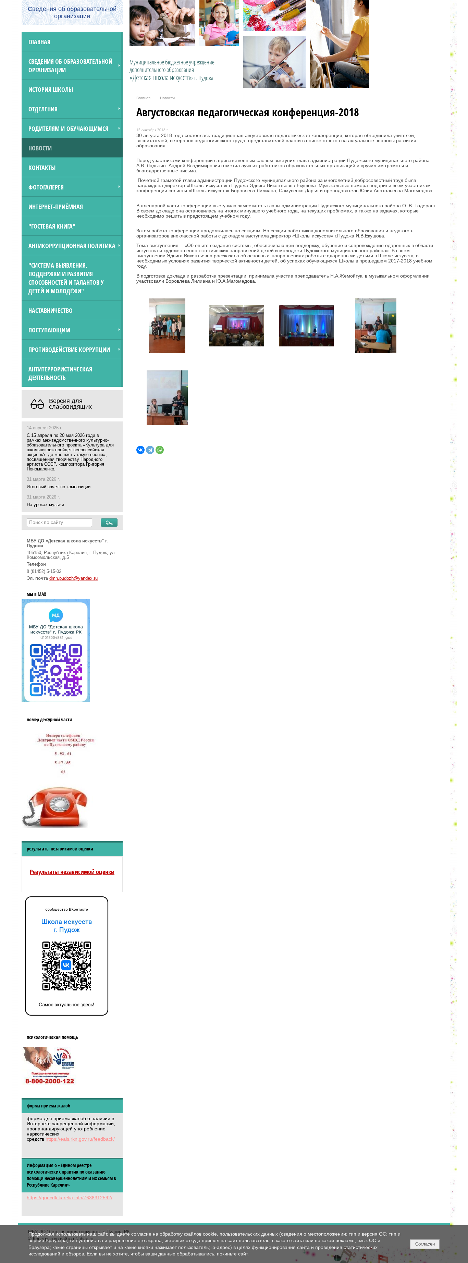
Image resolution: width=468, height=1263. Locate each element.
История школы (50, 89)
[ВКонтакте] (140, 450)
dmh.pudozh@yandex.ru (73, 578)
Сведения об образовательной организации (70, 65)
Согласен (425, 1244)
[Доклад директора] (376, 327)
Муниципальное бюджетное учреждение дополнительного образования (172, 70)
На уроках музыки (45, 504)
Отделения (43, 109)
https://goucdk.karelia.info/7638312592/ (69, 1197)
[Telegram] (150, 450)
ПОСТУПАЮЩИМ (49, 330)
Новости (40, 148)
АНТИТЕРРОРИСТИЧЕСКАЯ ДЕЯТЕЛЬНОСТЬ (60, 373)
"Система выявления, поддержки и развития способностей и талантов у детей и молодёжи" (66, 278)
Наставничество (50, 310)
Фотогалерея (46, 187)
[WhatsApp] (160, 450)
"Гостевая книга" (51, 226)
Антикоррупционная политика (71, 245)
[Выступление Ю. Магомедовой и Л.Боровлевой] (237, 327)
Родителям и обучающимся (68, 128)
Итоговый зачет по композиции (58, 487)
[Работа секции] (167, 327)
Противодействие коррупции (69, 349)
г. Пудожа (203, 78)
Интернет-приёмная (55, 206)
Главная (39, 41)
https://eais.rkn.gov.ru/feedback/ (80, 1139)
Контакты (42, 167)
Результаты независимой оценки (72, 872)
